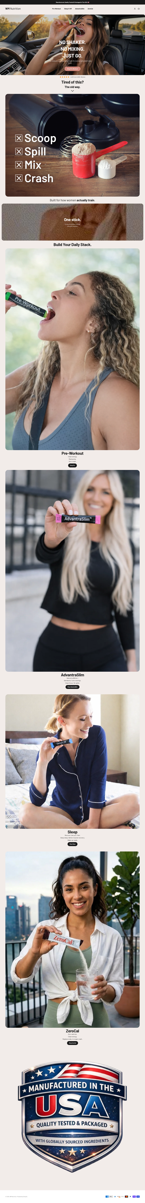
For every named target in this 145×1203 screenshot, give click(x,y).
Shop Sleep (72, 844)
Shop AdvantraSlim (72, 687)
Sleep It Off (68, 9)
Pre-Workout (56, 9)
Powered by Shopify (22, 1196)
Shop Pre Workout (72, 69)
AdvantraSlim (79, 9)
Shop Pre (72, 465)
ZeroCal (90, 9)
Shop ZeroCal (72, 1043)
